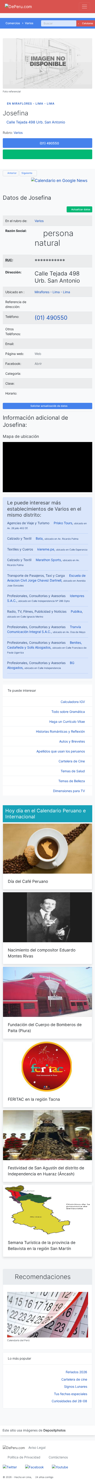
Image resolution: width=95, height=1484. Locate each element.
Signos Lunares (75, 1386)
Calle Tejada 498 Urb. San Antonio (35, 122)
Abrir (38, 364)
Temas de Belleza (72, 781)
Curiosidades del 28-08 (69, 1401)
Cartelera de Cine (72, 761)
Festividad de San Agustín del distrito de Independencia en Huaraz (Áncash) (46, 1170)
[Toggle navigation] (84, 7)
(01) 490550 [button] (49, 143)
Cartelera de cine (74, 1379)
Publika (76, 611)
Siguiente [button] (27, 173)
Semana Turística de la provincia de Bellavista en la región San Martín (41, 1245)
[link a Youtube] (60, 1467)
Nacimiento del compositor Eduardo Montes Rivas (41, 953)
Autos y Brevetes (72, 741)
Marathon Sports (48, 560)
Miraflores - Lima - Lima (52, 292)
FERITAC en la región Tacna (34, 1099)
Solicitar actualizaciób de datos (49, 405)
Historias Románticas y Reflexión (61, 731)
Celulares (87, 23)
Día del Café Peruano (28, 881)
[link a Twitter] (10, 1467)
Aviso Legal (36, 1447)
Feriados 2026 (76, 1372)
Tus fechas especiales (70, 1394)
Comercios (13, 23)
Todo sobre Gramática (68, 712)
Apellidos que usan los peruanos (61, 751)
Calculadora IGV (73, 702)
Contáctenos (58, 1457)
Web (38, 354)
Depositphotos (54, 1430)
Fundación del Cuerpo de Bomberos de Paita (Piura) (45, 1027)
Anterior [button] (12, 173)
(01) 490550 (51, 317)
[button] (47, 154)
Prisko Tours (63, 523)
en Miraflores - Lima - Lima (31, 103)
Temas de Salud (73, 771)
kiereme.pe (45, 549)
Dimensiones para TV (69, 791)
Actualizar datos (80, 209)
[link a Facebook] (34, 1467)
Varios (29, 23)
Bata (39, 538)
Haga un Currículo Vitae (67, 721)
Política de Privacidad (24, 1457)
